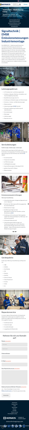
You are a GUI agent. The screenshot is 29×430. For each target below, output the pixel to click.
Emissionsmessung (14, 24)
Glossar (14, 409)
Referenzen (14, 26)
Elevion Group (14, 412)
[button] (20, 4)
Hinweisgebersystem (12, 413)
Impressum (14, 402)
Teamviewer (14, 407)
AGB (14, 405)
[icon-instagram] (9, 426)
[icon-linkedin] (12, 426)
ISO (24, 153)
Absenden (6, 395)
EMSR (14, 106)
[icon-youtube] (24, 426)
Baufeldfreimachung (14, 23)
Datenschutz (14, 404)
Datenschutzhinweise (6, 390)
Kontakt (14, 410)
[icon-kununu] (20, 426)
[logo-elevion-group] (25, 4)
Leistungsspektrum (14, 20)
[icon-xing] (16, 426)
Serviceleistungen (14, 21)
